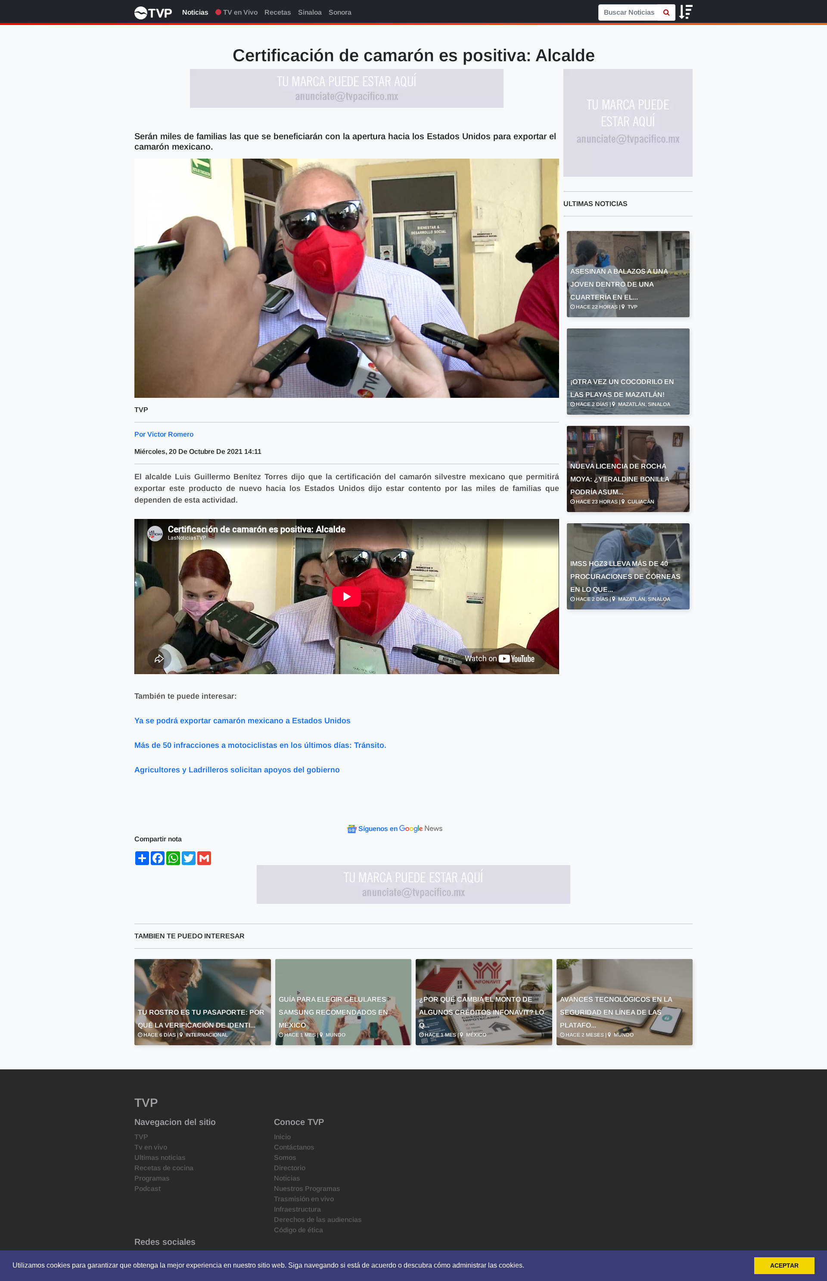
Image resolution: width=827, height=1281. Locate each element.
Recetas (277, 12)
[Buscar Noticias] (666, 12)
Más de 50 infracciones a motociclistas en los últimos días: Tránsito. (260, 745)
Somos (285, 1157)
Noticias (195, 12)
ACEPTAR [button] (784, 1265)
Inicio (282, 1136)
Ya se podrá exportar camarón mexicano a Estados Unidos (242, 720)
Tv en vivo (150, 1147)
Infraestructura (297, 1209)
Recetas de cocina (163, 1168)
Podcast (147, 1188)
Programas (152, 1178)
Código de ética (298, 1230)
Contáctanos (294, 1147)
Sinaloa (310, 12)
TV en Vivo (239, 12)
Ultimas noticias (160, 1157)
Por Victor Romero (163, 434)
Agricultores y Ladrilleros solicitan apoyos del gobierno (237, 769)
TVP (141, 1136)
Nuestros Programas (307, 1188)
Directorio (289, 1168)
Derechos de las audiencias (318, 1219)
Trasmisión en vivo (304, 1199)
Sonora (340, 12)
